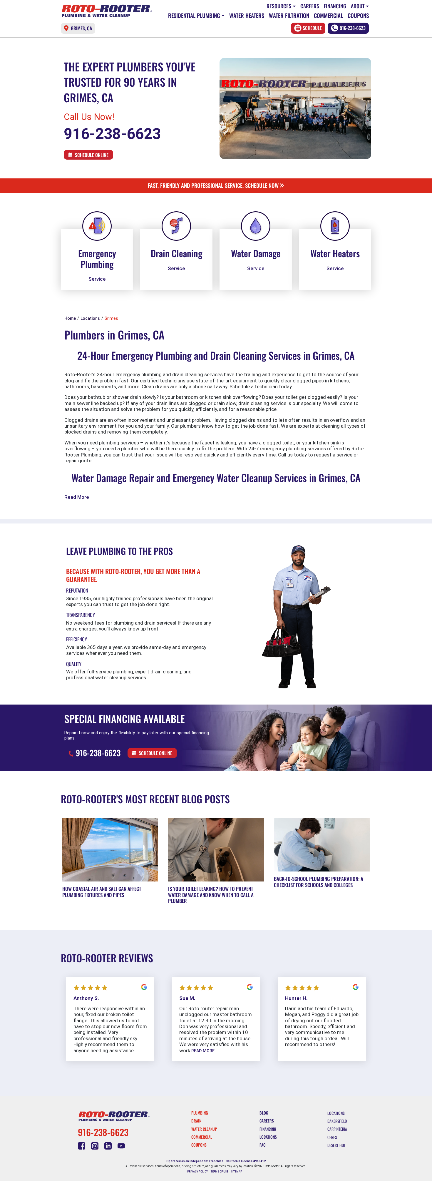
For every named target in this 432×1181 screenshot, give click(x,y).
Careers (309, 6)
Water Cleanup (204, 1129)
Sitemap (236, 1171)
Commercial (328, 15)
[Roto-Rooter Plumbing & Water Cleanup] (107, 11)
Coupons (358, 15)
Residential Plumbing (194, 15)
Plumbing (199, 1113)
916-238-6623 (353, 27)
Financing (335, 6)
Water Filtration (289, 15)
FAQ (262, 1145)
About (358, 6)
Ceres (332, 1137)
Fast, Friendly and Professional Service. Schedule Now (216, 185)
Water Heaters (246, 15)
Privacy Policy (197, 1171)
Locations (268, 1137)
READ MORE (203, 1050)
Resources (279, 6)
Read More (76, 497)
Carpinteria (337, 1129)
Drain (196, 1121)
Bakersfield (337, 1121)
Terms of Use (219, 1171)
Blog (263, 1113)
